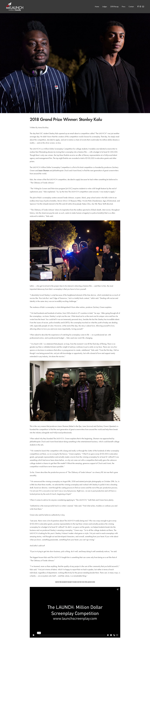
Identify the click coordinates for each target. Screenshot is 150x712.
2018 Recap (114, 6)
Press (123, 6)
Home (97, 6)
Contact (131, 6)
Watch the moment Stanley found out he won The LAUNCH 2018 (75, 582)
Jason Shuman (43, 170)
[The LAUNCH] (14, 6)
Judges (104, 6)
